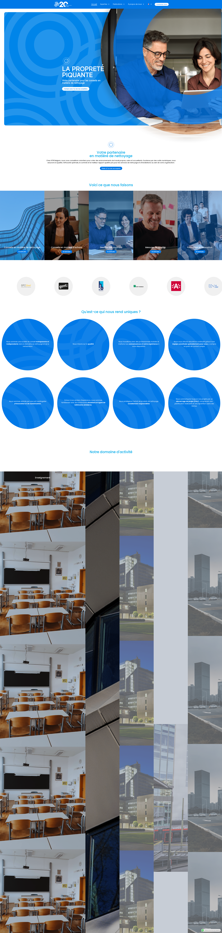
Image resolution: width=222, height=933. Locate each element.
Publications (117, 4)
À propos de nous (135, 4)
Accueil (94, 4)
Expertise (103, 4)
